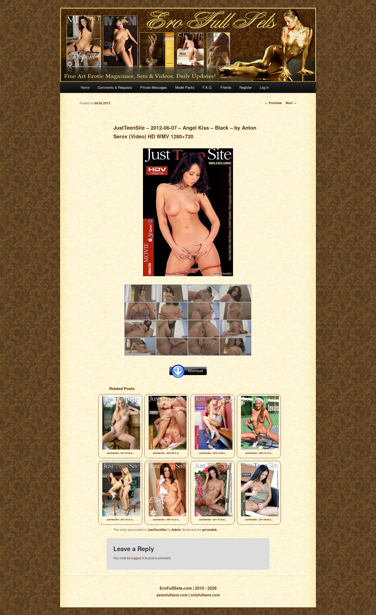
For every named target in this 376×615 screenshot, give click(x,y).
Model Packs (185, 87)
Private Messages (153, 87)
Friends (225, 87)
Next (291, 102)
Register (245, 87)
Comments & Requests (115, 87)
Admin (176, 529)
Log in (264, 87)
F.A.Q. (207, 87)
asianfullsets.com (172, 594)
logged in (137, 558)
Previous (273, 102)
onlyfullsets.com (205, 594)
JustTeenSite (157, 529)
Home (85, 87)
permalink (209, 529)
